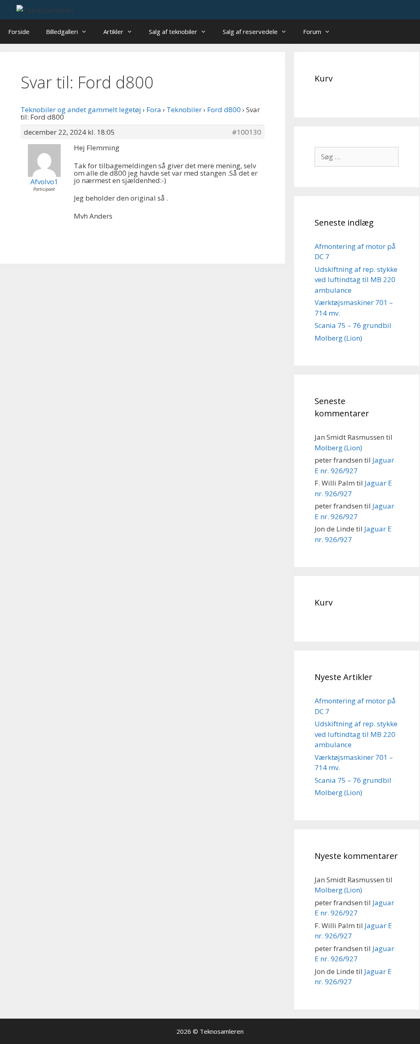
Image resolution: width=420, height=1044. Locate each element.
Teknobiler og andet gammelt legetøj (81, 109)
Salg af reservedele (250, 31)
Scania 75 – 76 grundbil (353, 325)
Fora (153, 109)
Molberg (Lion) (338, 338)
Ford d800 (224, 109)
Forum (312, 31)
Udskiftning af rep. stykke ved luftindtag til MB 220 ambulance (356, 279)
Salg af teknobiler (173, 31)
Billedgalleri (62, 31)
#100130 (246, 132)
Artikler (113, 31)
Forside (19, 31)
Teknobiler (184, 109)
